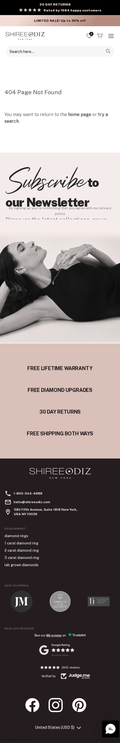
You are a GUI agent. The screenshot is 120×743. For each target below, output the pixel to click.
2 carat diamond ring (21, 550)
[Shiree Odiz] (25, 36)
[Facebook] (35, 705)
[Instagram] (59, 705)
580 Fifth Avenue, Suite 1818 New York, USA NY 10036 (45, 512)
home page (79, 114)
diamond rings (16, 536)
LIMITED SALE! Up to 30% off (60, 21)
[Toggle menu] (111, 36)
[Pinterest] (82, 705)
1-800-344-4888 (28, 493)
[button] (110, 729)
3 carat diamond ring (21, 558)
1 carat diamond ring (21, 543)
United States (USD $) (55, 727)
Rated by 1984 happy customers (72, 10)
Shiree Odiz (23, 740)
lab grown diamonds (21, 565)
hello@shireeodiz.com (32, 502)
